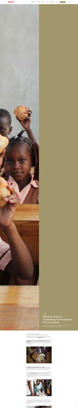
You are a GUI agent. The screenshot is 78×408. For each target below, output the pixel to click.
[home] (11, 2)
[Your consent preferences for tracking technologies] (76, 406)
